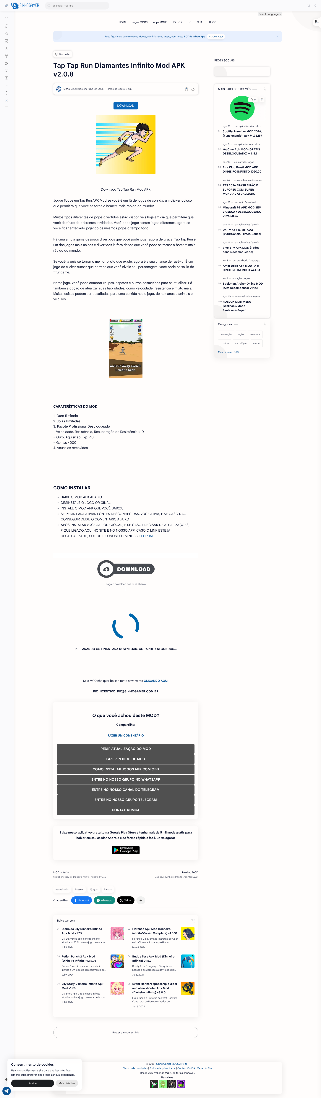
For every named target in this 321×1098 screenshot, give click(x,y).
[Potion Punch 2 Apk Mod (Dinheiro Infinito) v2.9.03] (117, 927)
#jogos (94, 855)
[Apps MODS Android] (6, 33)
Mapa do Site (204, 1034)
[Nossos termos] (6, 85)
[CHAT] (200, 22)
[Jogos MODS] (139, 22)
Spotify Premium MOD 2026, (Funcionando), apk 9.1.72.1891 (243, 133)
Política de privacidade (163, 1034)
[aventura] (257, 296)
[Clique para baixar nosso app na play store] (6, 48)
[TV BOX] (177, 22)
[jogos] (251, 162)
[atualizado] (258, 126)
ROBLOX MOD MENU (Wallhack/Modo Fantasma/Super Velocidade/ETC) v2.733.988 (242, 306)
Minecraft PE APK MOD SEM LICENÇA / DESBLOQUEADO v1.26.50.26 (242, 212)
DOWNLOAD (125, 106)
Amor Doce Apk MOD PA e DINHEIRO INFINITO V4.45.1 (241, 268)
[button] (314, 5)
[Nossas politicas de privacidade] (6, 93)
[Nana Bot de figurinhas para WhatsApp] (171, 1050)
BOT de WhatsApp (194, 36)
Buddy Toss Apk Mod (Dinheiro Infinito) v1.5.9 (153, 925)
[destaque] (257, 180)
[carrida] (242, 162)
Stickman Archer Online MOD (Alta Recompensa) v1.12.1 (243, 286)
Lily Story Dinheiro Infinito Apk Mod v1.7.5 (82, 952)
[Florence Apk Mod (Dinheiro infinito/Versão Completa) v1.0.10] (187, 900)
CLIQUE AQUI (216, 36)
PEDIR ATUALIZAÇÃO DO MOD (125, 715)
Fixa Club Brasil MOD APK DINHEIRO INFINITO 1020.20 (242, 169)
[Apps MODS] (160, 22)
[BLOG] (212, 22)
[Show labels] (229, 352)
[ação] (242, 202)
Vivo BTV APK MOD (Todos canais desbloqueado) (241, 250)
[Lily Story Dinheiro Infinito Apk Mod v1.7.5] (117, 955)
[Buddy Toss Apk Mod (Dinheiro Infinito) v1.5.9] (187, 927)
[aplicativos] (245, 126)
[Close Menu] (278, 36)
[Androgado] (163, 1050)
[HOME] (123, 22)
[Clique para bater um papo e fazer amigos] (6, 63)
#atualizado (62, 855)
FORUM (147, 536)
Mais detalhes (67, 1083)
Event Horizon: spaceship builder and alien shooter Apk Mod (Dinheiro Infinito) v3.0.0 (154, 954)
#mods (108, 855)
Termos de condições (135, 1034)
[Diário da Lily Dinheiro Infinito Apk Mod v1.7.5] (117, 900)
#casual (79, 855)
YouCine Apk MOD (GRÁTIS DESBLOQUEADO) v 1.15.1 (241, 151)
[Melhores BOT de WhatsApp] (6, 78)
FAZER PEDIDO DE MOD (125, 725)
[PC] (189, 22)
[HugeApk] (154, 1050)
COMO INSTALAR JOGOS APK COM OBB (126, 736)
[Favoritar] (186, 89)
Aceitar (32, 1083)
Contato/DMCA (186, 1034)
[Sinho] (67, 88)
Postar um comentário (125, 998)
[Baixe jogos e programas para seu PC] (6, 41)
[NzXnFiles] (181, 1050)
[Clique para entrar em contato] (6, 100)
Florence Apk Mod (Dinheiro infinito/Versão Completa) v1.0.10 (154, 897)
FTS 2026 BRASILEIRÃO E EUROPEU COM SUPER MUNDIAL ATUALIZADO (240, 190)
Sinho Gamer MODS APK (170, 1030)
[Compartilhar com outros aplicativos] (140, 867)
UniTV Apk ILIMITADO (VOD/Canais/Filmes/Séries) (242, 232)
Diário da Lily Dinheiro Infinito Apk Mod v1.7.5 (82, 897)
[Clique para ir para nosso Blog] (6, 70)
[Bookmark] (308, 5)
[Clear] (106, 5)
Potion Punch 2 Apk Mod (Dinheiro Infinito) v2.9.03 (79, 925)
